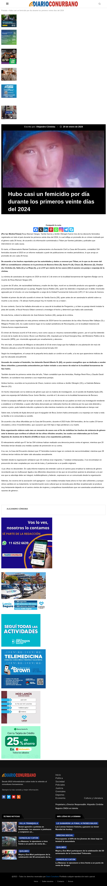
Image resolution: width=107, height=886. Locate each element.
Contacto (60, 881)
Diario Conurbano (52, 877)
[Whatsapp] (56, 229)
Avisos (70, 881)
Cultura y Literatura (93, 798)
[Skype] (71, 229)
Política (59, 778)
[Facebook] (35, 229)
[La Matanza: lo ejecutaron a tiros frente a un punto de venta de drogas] (9, 841)
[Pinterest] (51, 229)
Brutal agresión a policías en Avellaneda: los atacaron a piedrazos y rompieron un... (34, 829)
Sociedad (59, 781)
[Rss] (18, 797)
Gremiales (60, 791)
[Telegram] (66, 229)
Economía (60, 798)
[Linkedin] (46, 229)
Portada (4, 10)
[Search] (99, 4)
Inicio (58, 775)
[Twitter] (9, 797)
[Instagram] (61, 229)
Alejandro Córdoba (46, 127)
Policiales (60, 785)
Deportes (59, 795)
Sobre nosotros (47, 881)
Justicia (59, 788)
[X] (40, 229)
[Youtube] (14, 797)
